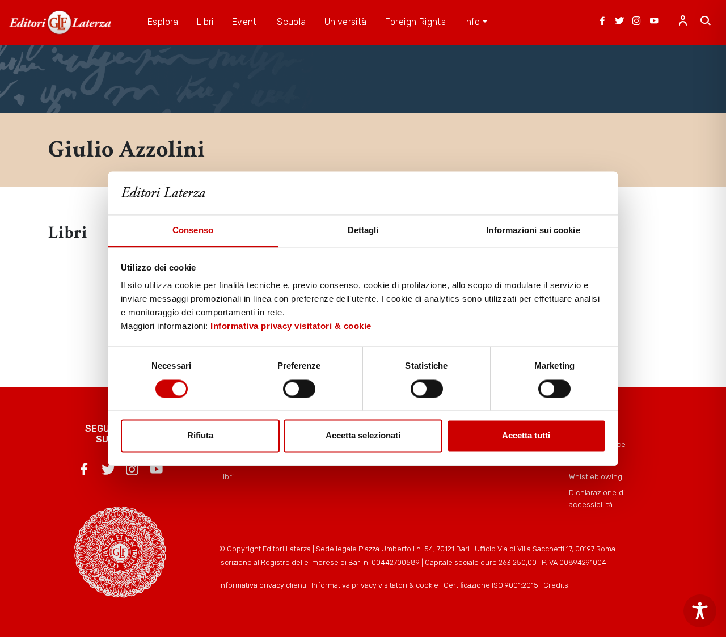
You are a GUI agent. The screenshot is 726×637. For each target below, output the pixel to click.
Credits (555, 585)
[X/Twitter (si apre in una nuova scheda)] (619, 22)
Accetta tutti (526, 436)
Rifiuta (200, 436)
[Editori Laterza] (60, 22)
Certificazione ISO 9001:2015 (491, 585)
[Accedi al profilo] (683, 22)
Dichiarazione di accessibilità (597, 498)
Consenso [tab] (192, 230)
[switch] (299, 388)
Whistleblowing (595, 476)
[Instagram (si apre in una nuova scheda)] (636, 22)
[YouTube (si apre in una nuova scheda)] (653, 22)
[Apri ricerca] (705, 22)
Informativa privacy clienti (262, 585)
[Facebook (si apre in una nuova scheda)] (602, 22)
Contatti (583, 460)
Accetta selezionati (363, 436)
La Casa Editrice (597, 444)
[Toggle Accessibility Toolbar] (699, 610)
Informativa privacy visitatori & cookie (291, 326)
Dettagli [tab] (363, 230)
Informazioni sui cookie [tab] (533, 230)
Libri (226, 476)
